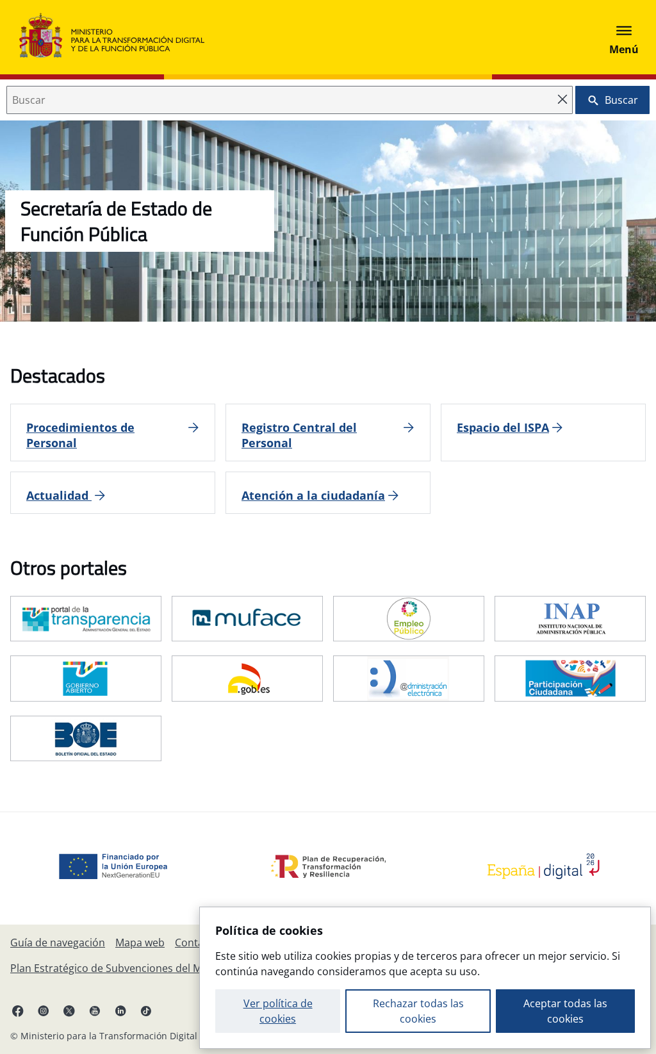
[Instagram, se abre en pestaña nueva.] (43, 1010)
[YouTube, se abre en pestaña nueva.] (94, 1010)
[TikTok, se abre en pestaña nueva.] (146, 1010)
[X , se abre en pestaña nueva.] (69, 1010)
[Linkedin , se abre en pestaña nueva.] (120, 1010)
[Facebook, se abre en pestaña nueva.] (18, 1010)
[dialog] (425, 978)
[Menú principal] (624, 37)
